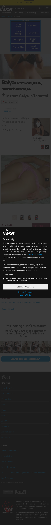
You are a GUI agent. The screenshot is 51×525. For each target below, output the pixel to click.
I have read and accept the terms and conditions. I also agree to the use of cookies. (26, 280)
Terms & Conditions (34, 255)
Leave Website (25, 295)
